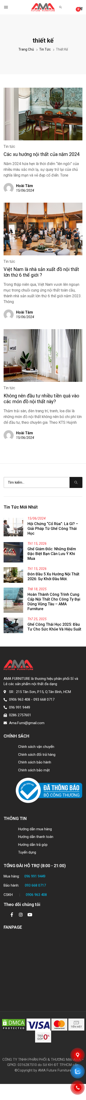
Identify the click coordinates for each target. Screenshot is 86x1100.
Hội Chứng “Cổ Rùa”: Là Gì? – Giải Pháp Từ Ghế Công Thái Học (52, 528)
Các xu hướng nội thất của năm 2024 (42, 154)
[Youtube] (30, 914)
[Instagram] (21, 914)
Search (76, 482)
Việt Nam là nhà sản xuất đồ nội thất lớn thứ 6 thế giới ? (41, 272)
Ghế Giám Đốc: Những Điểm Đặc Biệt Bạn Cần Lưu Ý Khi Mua (51, 554)
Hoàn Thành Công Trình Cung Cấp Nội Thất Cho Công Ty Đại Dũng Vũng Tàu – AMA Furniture (53, 601)
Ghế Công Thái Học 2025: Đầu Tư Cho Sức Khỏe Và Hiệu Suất (54, 626)
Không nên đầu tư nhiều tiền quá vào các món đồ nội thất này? (41, 398)
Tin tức (9, 146)
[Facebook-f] (12, 914)
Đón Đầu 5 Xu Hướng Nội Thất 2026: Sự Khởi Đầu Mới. (53, 576)
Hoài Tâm (24, 185)
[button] (6, 7)
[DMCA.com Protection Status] (14, 1024)
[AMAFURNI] (43, 7)
